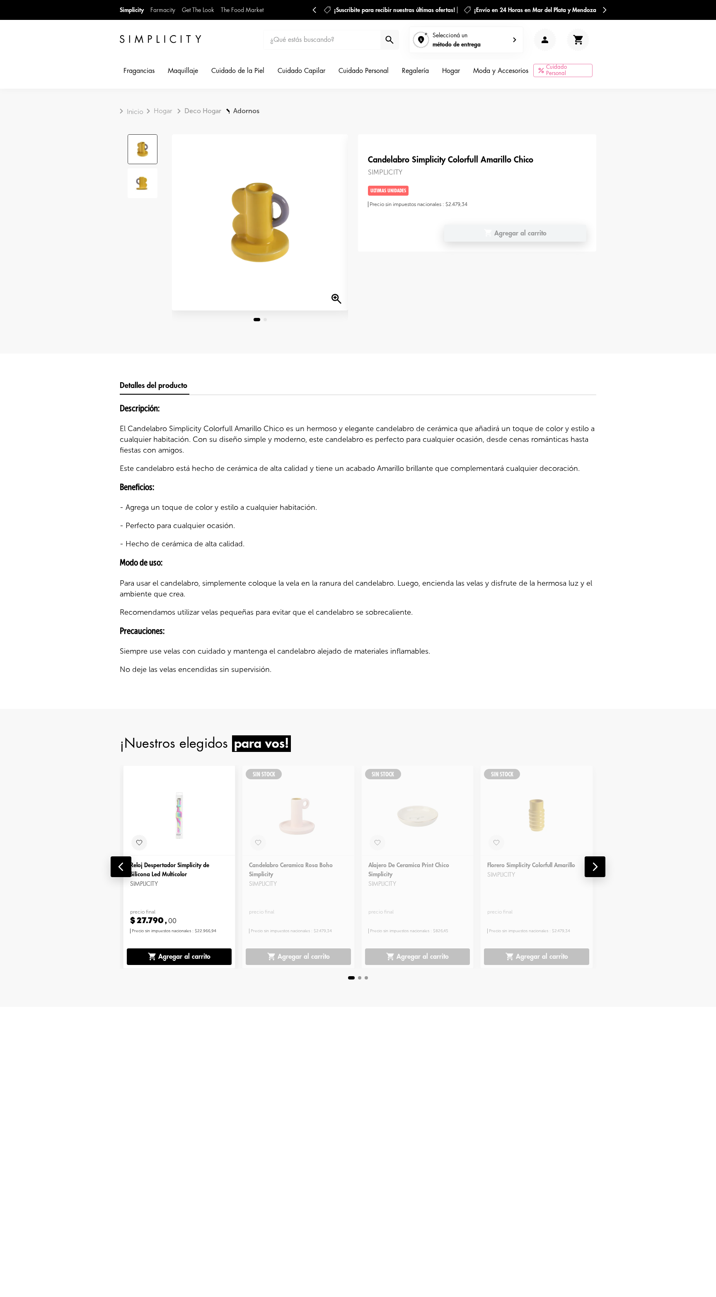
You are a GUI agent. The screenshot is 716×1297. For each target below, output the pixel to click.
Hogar (163, 111)
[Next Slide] (605, 10)
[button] (121, 866)
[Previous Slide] (314, 10)
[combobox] (331, 40)
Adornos (246, 111)
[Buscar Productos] (388, 39)
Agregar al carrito (184, 956)
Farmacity (162, 10)
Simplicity (132, 10)
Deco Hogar (202, 111)
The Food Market (242, 10)
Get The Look (198, 10)
